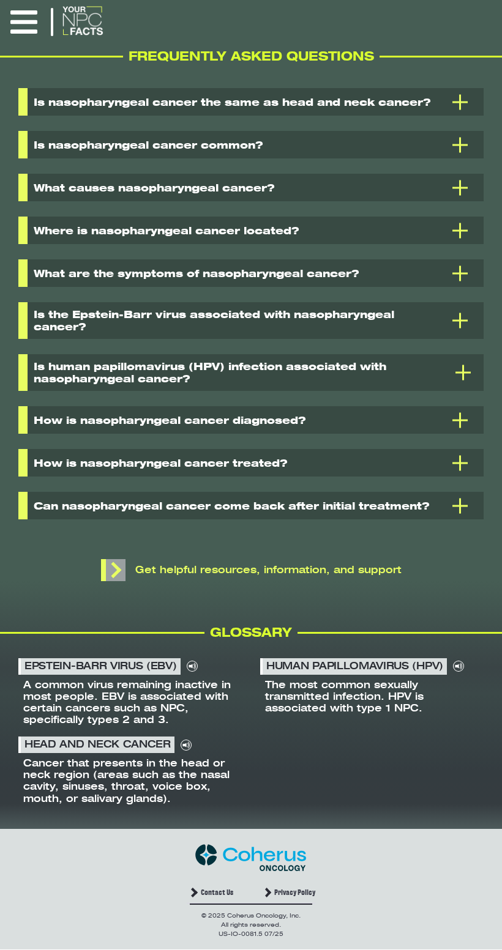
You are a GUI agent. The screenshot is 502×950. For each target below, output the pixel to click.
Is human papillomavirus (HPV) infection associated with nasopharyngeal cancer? (210, 372)
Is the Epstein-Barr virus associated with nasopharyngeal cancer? (214, 320)
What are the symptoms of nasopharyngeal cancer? (196, 273)
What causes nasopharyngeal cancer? (154, 188)
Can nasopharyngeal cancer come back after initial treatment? (232, 506)
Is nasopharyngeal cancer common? (148, 145)
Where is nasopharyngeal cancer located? (166, 231)
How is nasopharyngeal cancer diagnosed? (170, 420)
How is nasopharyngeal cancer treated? (161, 463)
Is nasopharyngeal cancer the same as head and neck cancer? (232, 102)
